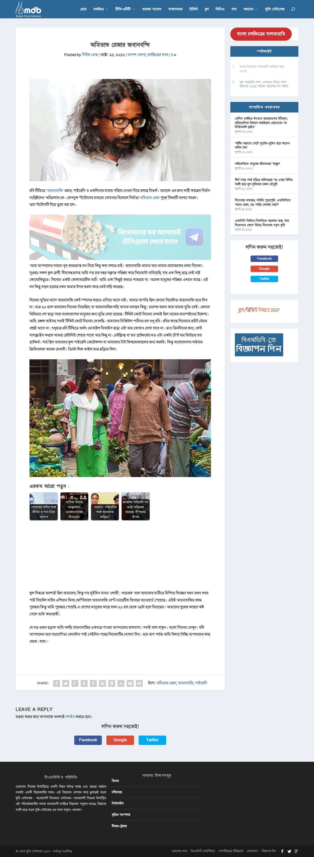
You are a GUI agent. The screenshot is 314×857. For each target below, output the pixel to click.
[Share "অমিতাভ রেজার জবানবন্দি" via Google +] (75, 683)
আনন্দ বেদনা (136, 54)
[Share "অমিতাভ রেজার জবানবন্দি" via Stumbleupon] (121, 683)
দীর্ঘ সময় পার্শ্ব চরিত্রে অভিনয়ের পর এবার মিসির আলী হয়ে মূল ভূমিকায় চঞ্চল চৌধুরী (264, 182)
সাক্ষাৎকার (175, 9)
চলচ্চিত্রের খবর (158, 54)
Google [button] (120, 740)
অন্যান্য (248, 9)
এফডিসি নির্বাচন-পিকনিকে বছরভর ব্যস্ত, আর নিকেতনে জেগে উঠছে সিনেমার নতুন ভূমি (262, 223)
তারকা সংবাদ (151, 9)
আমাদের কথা (179, 851)
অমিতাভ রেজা (150, 197)
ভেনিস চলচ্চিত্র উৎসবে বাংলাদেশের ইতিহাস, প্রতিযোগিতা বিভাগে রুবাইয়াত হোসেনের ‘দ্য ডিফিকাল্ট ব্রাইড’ (261, 122)
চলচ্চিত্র (99, 9)
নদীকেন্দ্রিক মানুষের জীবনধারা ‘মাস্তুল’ (257, 164)
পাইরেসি (201, 683)
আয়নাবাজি (55, 190)
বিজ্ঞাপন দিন (269, 851)
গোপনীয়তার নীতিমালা (230, 851)
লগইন (70, 716)
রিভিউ (193, 9)
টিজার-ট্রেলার (119, 826)
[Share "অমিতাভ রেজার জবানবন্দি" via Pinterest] (93, 683)
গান (234, 9)
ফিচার (115, 781)
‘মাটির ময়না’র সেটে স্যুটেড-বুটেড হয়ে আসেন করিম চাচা (262, 145)
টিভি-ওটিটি (123, 9)
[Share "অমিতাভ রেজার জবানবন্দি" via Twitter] (65, 683)
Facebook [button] (88, 740)
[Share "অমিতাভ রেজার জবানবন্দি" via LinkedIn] (102, 683)
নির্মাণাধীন (118, 803)
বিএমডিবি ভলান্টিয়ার (203, 851)
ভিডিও (220, 9)
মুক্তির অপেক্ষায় (121, 814)
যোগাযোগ (252, 851)
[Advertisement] (120, 557)
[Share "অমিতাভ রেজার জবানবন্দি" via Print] (139, 683)
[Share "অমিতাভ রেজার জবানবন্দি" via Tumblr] (84, 683)
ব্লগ (207, 9)
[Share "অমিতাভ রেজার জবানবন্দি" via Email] (130, 683)
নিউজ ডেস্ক (90, 54)
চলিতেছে (117, 792)
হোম (83, 9)
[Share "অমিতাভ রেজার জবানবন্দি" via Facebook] (56, 683)
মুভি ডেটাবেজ (274, 9)
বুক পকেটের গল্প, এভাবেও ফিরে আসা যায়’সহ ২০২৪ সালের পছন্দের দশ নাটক (264, 84)
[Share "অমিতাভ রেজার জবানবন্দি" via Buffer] (111, 683)
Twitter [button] (152, 740)
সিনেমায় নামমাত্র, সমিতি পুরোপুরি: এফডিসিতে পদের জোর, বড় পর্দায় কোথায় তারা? (263, 202)
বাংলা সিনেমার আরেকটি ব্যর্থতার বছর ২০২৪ (262, 69)
